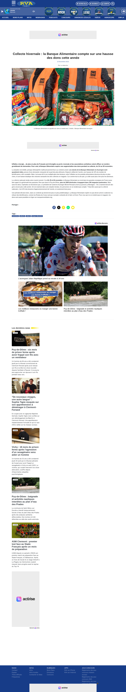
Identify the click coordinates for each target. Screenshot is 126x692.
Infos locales (33, 672)
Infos (29, 17)
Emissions (50, 672)
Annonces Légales (82, 17)
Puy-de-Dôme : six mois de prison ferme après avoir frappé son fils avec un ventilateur (25, 353)
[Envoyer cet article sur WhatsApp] (68, 208)
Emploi (121, 17)
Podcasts (53, 17)
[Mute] (33, 11)
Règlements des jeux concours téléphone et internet (89, 683)
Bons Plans (18, 17)
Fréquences (16, 677)
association (15, 216)
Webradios (40, 17)
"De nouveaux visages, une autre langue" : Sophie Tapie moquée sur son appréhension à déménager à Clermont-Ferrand (25, 403)
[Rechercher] (113, 4)
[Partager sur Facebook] (53, 208)
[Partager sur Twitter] (58, 208)
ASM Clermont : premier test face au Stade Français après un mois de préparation (24, 545)
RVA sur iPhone (69, 670)
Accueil (5, 17)
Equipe (14, 672)
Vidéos (97, 17)
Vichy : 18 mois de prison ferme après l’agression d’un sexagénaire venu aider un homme (25, 451)
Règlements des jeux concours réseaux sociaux (89, 672)
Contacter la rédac (35, 675)
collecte (28, 216)
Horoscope (109, 17)
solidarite (22, 216)
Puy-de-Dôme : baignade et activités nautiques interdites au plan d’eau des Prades (25, 500)
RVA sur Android (70, 672)
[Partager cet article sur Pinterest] (63, 208)
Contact (14, 670)
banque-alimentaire (37, 216)
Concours (66, 17)
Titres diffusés (17, 675)
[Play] (2, 11)
